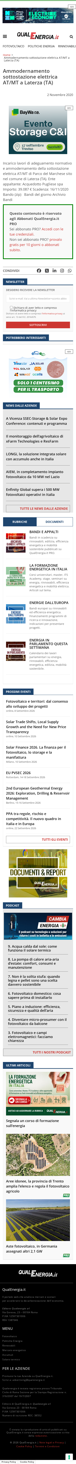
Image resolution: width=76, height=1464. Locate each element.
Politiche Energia (41, 46)
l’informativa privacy (52, 313)
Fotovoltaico (13, 46)
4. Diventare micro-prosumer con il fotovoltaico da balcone (37, 1021)
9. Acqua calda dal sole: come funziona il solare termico (32, 948)
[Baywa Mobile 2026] (38, 129)
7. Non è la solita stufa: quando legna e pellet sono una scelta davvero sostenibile (34, 980)
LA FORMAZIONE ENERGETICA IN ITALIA (48, 567)
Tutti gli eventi (55, 839)
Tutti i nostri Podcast (52, 1052)
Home (7, 55)
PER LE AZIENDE (16, 1368)
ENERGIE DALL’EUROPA (48, 603)
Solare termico (11, 1359)
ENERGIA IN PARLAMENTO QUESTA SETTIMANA (48, 643)
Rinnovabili (8, 1345)
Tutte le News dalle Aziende (44, 508)
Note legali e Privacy (51, 1442)
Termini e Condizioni (47, 1446)
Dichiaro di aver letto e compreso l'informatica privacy (33, 309)
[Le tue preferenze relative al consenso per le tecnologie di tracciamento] (69, 1457)
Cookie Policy (24, 1446)
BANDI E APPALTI (43, 532)
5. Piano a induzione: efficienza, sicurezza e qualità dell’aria (34, 1008)
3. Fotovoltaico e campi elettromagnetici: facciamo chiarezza (30, 1036)
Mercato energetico (14, 1350)
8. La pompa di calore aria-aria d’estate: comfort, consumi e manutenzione (33, 963)
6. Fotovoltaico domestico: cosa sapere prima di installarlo (34, 995)
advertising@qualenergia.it (28, 1380)
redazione (41, 1435)
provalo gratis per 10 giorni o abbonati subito (36, 244)
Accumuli (7, 1354)
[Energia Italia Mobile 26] (38, 373)
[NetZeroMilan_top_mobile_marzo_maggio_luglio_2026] (38, 15)
